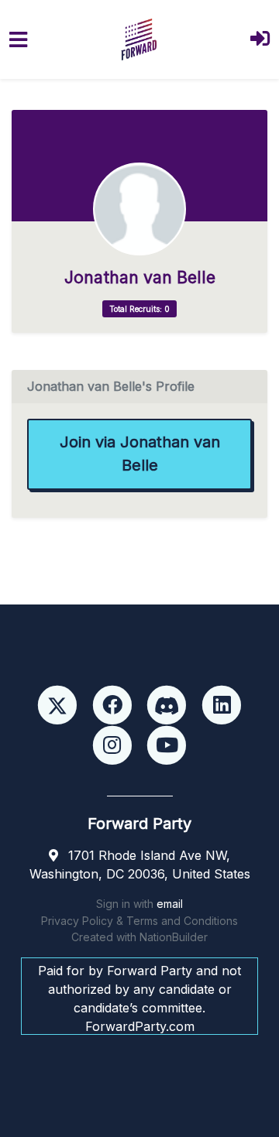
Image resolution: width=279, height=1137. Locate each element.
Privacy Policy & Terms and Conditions (139, 920)
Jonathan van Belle (139, 277)
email (170, 903)
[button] (260, 40)
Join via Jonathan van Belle (140, 453)
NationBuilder (174, 937)
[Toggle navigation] (18, 39)
